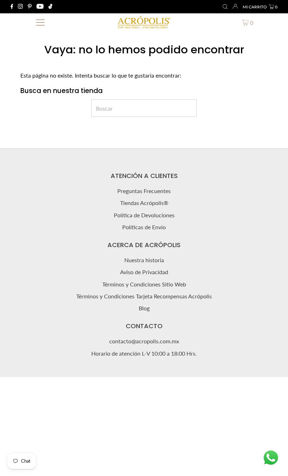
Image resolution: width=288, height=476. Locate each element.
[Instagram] (20, 6)
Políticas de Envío (144, 227)
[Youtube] (40, 6)
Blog (144, 308)
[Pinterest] (29, 6)
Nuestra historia (144, 260)
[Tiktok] (50, 6)
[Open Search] (225, 7)
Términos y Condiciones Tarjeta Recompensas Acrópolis (144, 296)
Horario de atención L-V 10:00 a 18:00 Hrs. (144, 353)
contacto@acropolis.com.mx (144, 341)
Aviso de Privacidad (144, 272)
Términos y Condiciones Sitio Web (144, 284)
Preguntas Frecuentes (144, 190)
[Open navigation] (40, 22)
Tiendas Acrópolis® (144, 202)
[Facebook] (12, 6)
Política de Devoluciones (144, 215)
